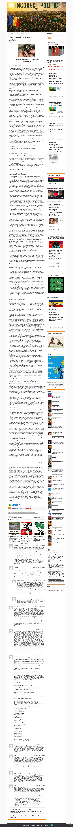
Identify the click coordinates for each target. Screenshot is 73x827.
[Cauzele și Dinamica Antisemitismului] (49, 406)
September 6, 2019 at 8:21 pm (39, 539)
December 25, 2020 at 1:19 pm (39, 597)
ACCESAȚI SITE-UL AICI (54, 183)
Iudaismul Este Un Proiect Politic (58, 521)
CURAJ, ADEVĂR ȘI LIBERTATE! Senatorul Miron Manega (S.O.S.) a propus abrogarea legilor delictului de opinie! (57, 396)
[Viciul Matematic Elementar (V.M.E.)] (49, 543)
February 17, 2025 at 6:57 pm (39, 785)
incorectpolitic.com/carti (53, 44)
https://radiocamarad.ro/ (53, 275)
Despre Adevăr (54, 445)
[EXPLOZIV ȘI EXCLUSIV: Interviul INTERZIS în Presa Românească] (49, 527)
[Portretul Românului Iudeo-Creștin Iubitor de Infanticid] (49, 510)
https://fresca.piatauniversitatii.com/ (55, 132)
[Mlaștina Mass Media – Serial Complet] (49, 502)
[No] (71, 825)
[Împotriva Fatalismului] (49, 494)
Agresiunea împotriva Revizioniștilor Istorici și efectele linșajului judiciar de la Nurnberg (58, 442)
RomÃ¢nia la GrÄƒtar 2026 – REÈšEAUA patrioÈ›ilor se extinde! (56, 567)
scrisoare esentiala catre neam (31, 513)
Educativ (14, 34)
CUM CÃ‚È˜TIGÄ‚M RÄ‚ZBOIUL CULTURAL (56, 561)
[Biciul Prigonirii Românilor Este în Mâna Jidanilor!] (49, 535)
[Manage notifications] (70, 824)
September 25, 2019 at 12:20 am (39, 580)
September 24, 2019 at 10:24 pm (39, 567)
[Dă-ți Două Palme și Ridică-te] (49, 481)
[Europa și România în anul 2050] (49, 414)
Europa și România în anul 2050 (57, 413)
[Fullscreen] (62, 197)
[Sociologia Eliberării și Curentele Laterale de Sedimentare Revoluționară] (49, 489)
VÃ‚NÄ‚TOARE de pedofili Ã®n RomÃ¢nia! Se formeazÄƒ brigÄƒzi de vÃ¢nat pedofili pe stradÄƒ (56, 570)
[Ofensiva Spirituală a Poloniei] (49, 531)
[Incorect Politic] (36, 17)
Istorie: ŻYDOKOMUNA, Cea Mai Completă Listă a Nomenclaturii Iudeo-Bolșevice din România (58, 518)
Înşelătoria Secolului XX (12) (38, 517)
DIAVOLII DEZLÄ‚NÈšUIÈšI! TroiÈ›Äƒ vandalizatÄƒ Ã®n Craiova (56, 573)
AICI (56, 349)
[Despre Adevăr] (49, 446)
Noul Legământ (54, 463)
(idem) (10, 500)
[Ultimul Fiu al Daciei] (49, 402)
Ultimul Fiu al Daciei (55, 401)
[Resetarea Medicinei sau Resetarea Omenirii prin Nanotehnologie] (49, 461)
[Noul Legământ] (49, 465)
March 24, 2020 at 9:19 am (40, 606)
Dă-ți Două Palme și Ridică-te (57, 480)
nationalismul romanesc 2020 (29, 512)
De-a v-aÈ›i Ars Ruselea (53, 563)
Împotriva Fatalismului (56, 493)
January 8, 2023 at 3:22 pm (40, 771)
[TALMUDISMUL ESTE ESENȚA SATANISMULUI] (49, 539)
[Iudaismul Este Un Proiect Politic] (49, 523)
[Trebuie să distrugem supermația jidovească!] (49, 477)
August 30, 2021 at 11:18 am (39, 744)
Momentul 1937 (55, 505)
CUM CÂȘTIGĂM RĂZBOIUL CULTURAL (38, 538)
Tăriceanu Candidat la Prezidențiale (16, 517)
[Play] (49, 197)
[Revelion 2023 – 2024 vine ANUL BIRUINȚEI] (49, 422)
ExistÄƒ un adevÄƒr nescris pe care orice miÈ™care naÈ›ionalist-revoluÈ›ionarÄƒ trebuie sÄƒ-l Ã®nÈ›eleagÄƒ (55, 558)
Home (9, 34)
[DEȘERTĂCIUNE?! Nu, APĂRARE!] (49, 457)
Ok (51, 825)
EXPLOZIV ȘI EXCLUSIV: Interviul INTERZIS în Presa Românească (57, 527)
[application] (56, 194)
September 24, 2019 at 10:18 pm (39, 545)
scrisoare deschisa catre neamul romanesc (16, 513)
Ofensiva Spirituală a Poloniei (57, 530)
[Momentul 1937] (49, 506)
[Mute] (61, 197)
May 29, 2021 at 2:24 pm (40, 655)
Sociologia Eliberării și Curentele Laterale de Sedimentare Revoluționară (58, 489)
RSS (49, 549)
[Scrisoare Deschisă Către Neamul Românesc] (49, 485)
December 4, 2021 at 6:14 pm (39, 755)
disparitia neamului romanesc (16, 512)
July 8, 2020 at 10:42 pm (40, 629)
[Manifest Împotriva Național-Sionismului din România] (49, 514)
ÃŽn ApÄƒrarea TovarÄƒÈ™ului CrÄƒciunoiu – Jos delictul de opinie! (56, 565)
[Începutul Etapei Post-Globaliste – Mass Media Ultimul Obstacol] (49, 498)
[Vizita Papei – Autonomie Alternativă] (49, 418)
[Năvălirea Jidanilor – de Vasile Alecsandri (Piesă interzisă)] (49, 410)
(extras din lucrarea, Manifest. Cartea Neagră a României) (28, 484)
